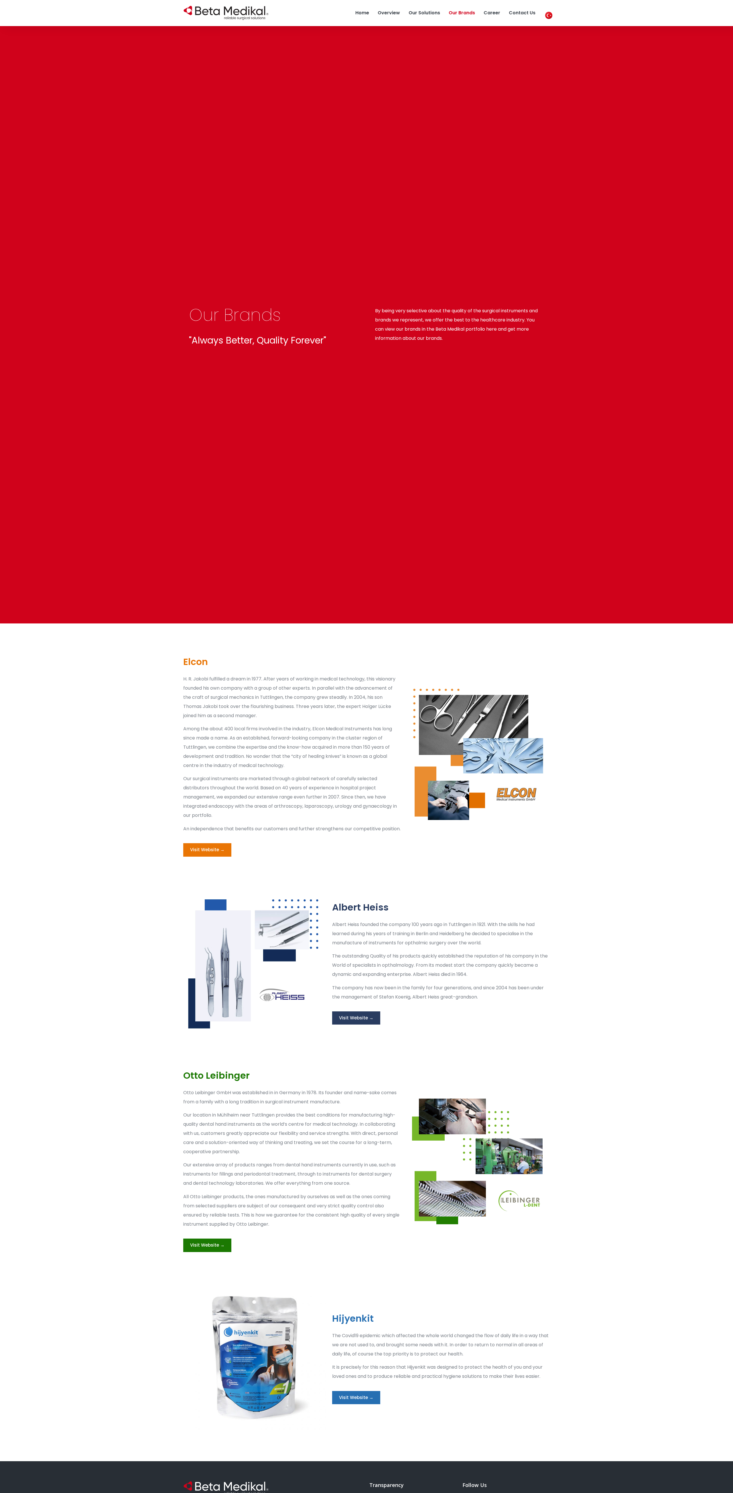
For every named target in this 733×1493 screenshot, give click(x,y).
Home (362, 12)
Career (492, 12)
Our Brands (462, 12)
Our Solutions (424, 12)
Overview (389, 12)
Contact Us (522, 12)
